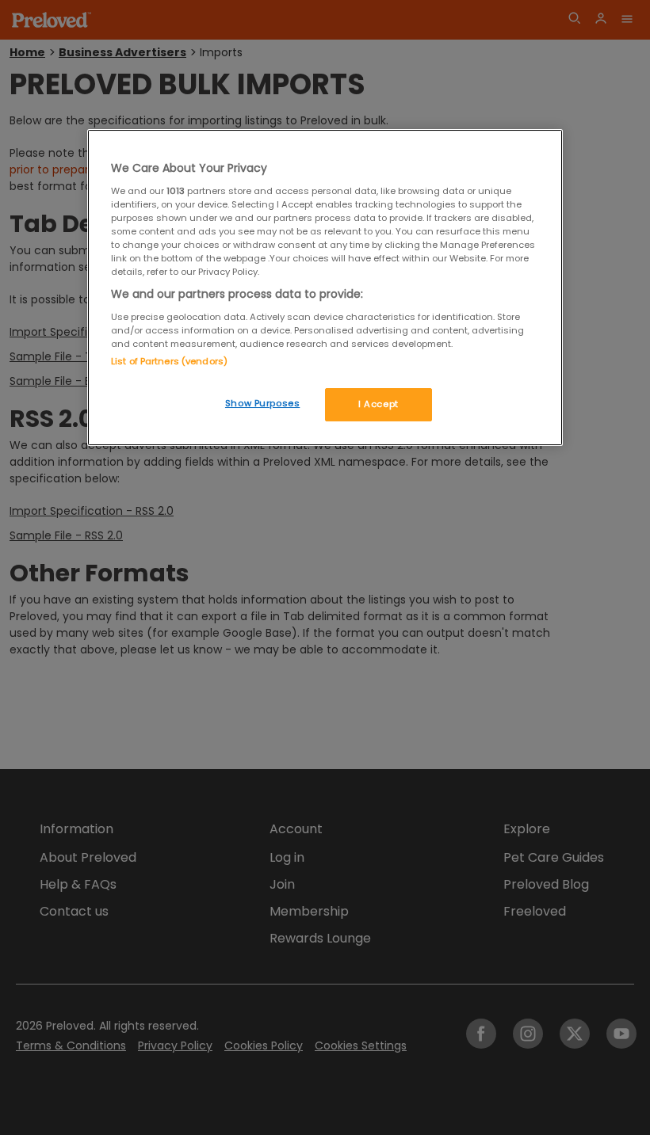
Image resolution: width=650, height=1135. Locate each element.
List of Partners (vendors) (169, 361)
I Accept (378, 404)
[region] (325, 287)
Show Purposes (262, 403)
